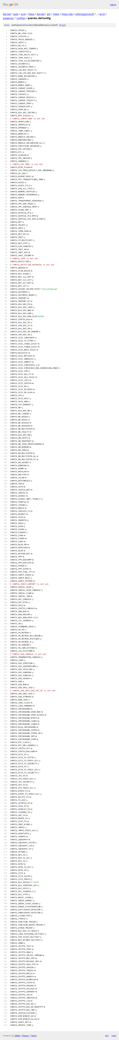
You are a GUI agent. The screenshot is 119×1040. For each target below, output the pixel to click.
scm (23, 14)
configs (20, 18)
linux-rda (67, 14)
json (113, 1035)
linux (31, 14)
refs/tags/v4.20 (84, 14)
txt (107, 1035)
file (62, 25)
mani (56, 14)
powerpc (8, 18)
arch (102, 14)
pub (15, 14)
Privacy (25, 1035)
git (49, 14)
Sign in (113, 4)
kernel (7, 14)
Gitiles (17, 1035)
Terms (33, 1035)
